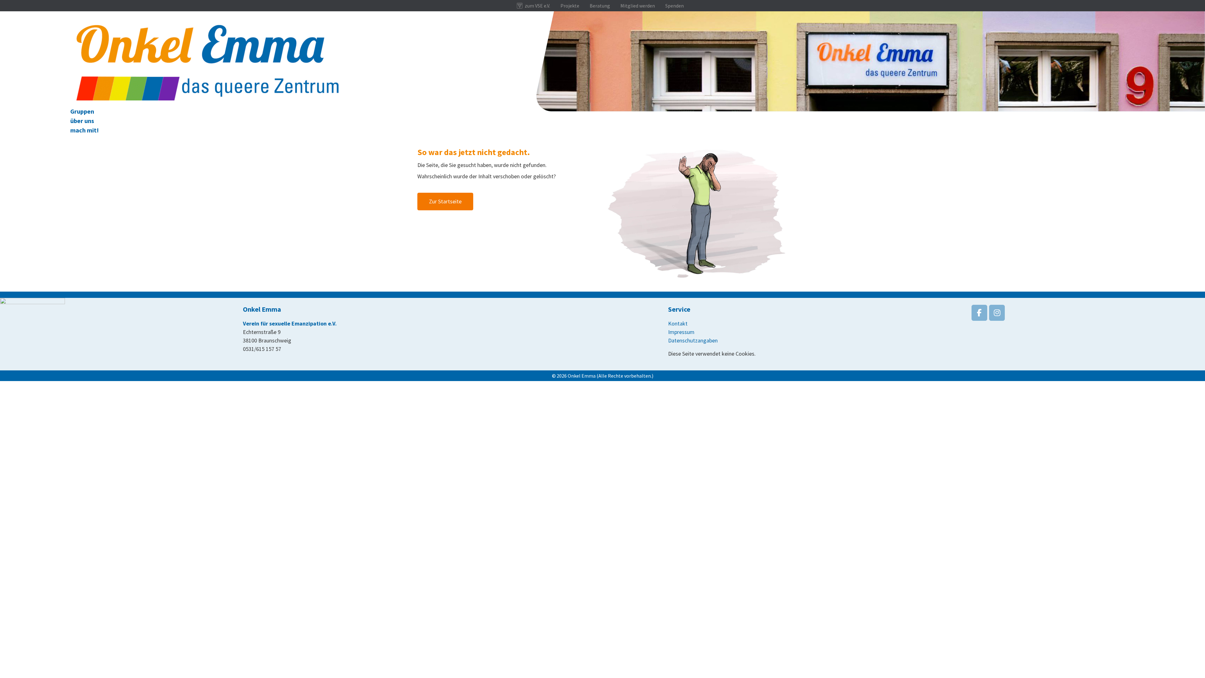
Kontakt (678, 323)
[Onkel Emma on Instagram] (997, 313)
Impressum (681, 332)
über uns (82, 121)
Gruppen (82, 111)
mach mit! (84, 130)
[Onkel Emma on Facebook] (979, 313)
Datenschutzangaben (693, 340)
